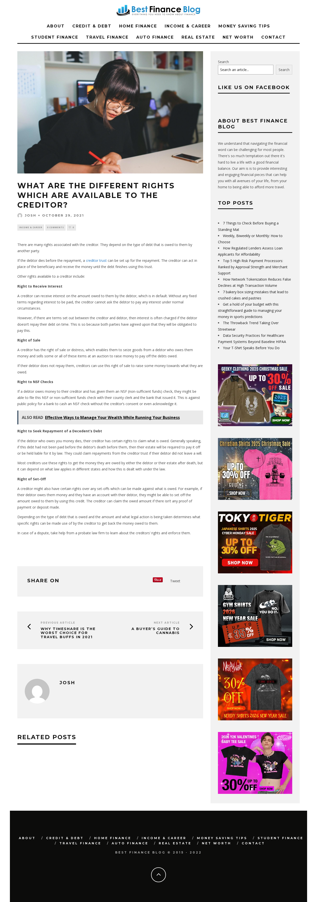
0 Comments (55, 227)
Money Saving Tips (244, 26)
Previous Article (58, 622)
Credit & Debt (91, 26)
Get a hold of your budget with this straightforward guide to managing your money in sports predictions (250, 310)
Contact (273, 37)
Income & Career (188, 26)
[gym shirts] (255, 645)
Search (223, 61)
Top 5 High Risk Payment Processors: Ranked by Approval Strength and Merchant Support (253, 266)
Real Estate (198, 37)
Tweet (175, 581)
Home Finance (138, 26)
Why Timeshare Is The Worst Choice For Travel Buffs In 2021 (68, 633)
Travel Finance (107, 37)
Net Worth (238, 37)
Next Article (167, 622)
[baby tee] (255, 792)
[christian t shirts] (255, 498)
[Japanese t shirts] (255, 572)
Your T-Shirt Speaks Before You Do (251, 347)
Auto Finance (155, 37)
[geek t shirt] (255, 424)
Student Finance (54, 37)
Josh (30, 215)
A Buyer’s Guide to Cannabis (156, 631)
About (56, 26)
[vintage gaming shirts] (255, 719)
